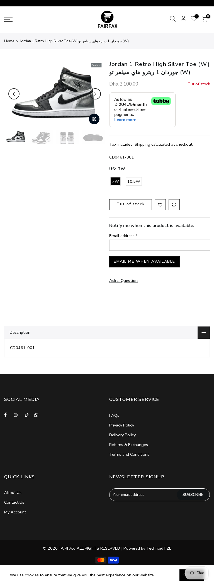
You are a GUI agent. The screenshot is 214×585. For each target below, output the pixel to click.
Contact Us (14, 502)
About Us (12, 492)
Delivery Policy (122, 435)
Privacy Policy (121, 425)
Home (9, 41)
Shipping (142, 144)
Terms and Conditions (129, 454)
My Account (15, 512)
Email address (123, 235)
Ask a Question (123, 280)
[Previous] (14, 93)
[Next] (95, 93)
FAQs (114, 415)
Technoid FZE (158, 548)
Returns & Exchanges (128, 444)
